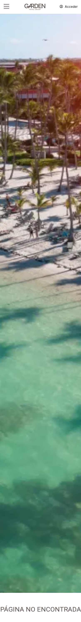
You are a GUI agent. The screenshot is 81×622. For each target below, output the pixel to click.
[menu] (6, 6)
